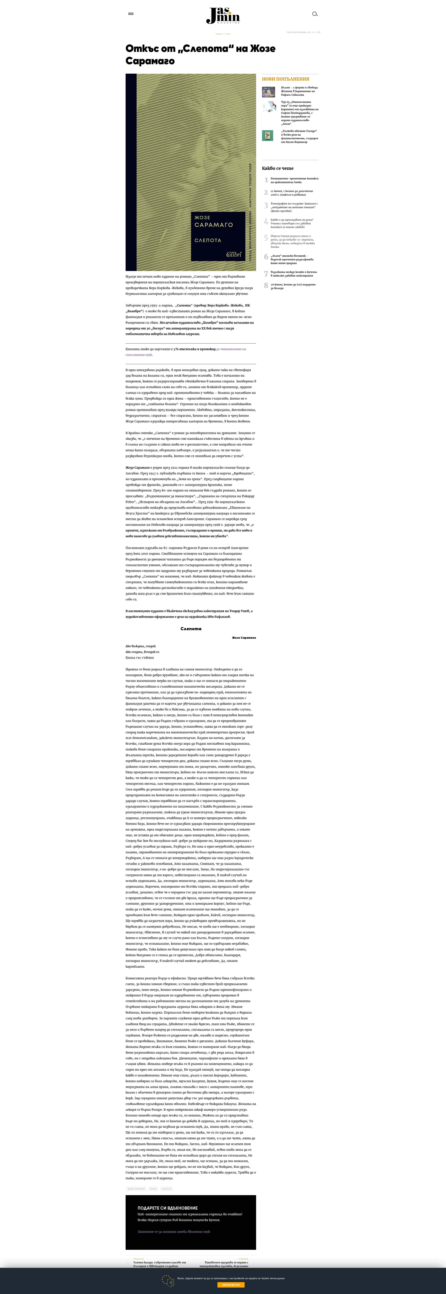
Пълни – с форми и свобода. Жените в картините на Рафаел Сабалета (299, 91)
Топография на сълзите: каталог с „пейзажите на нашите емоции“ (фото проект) (294, 207)
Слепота (166, 1188)
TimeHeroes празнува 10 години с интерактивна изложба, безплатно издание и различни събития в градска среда (222, 1266)
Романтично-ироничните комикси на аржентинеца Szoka (294, 181)
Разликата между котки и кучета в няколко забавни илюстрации (294, 274)
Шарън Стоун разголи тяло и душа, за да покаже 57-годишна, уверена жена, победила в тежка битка (293, 241)
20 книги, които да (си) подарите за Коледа (293, 287)
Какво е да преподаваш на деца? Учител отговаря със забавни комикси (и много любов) (292, 224)
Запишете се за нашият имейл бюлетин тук (174, 1231)
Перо (228, 34)
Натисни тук (231, 1284)
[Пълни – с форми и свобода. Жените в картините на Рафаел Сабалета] (268, 93)
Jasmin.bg (223, 15)
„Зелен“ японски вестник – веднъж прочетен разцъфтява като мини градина (292, 260)
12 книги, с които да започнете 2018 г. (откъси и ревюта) (292, 193)
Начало (219, 34)
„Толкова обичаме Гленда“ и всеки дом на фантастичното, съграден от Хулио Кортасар (299, 136)
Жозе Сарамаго (136, 1188)
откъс (153, 1188)
